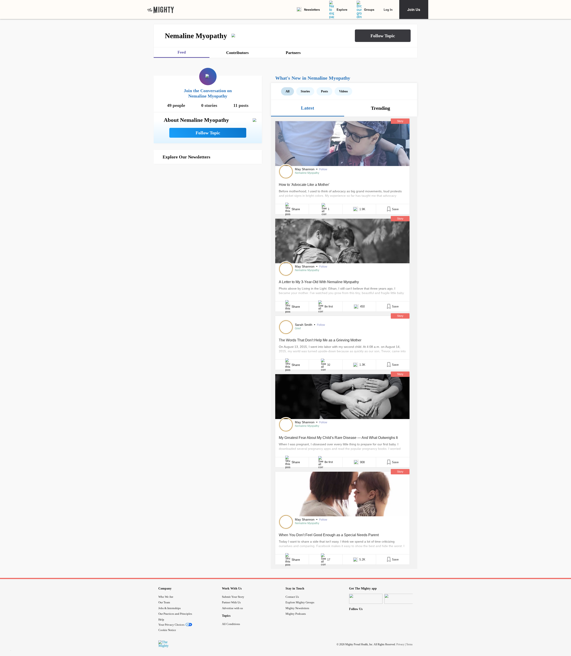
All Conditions (231, 624)
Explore (342, 9)
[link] (160, 9)
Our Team (164, 602)
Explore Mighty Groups (300, 602)
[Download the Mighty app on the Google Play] (401, 599)
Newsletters (312, 9)
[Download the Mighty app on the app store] (366, 599)
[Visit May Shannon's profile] (286, 171)
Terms (409, 644)
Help (161, 619)
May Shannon (305, 169)
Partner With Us (231, 602)
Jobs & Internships (169, 608)
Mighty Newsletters (297, 608)
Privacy (400, 644)
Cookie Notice (167, 630)
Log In (388, 9)
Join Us (413, 9)
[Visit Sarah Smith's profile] (286, 327)
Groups (369, 9)
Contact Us (292, 596)
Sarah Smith (304, 324)
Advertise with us (232, 608)
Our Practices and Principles (175, 613)
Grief (298, 328)
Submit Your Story (233, 596)
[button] (383, 35)
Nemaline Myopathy (307, 172)
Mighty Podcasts (296, 613)
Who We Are (165, 596)
